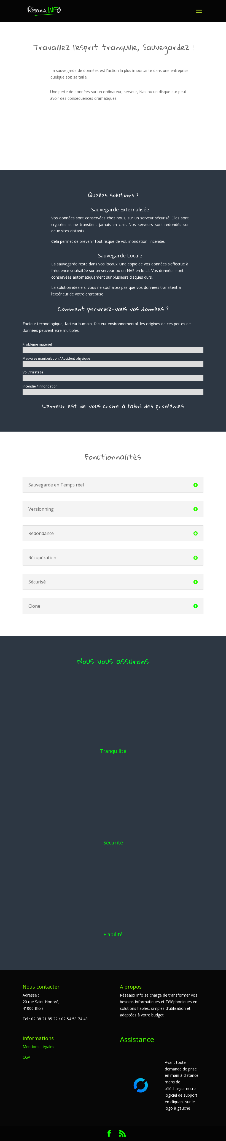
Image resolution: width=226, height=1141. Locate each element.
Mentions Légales (38, 1046)
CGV (26, 1057)
